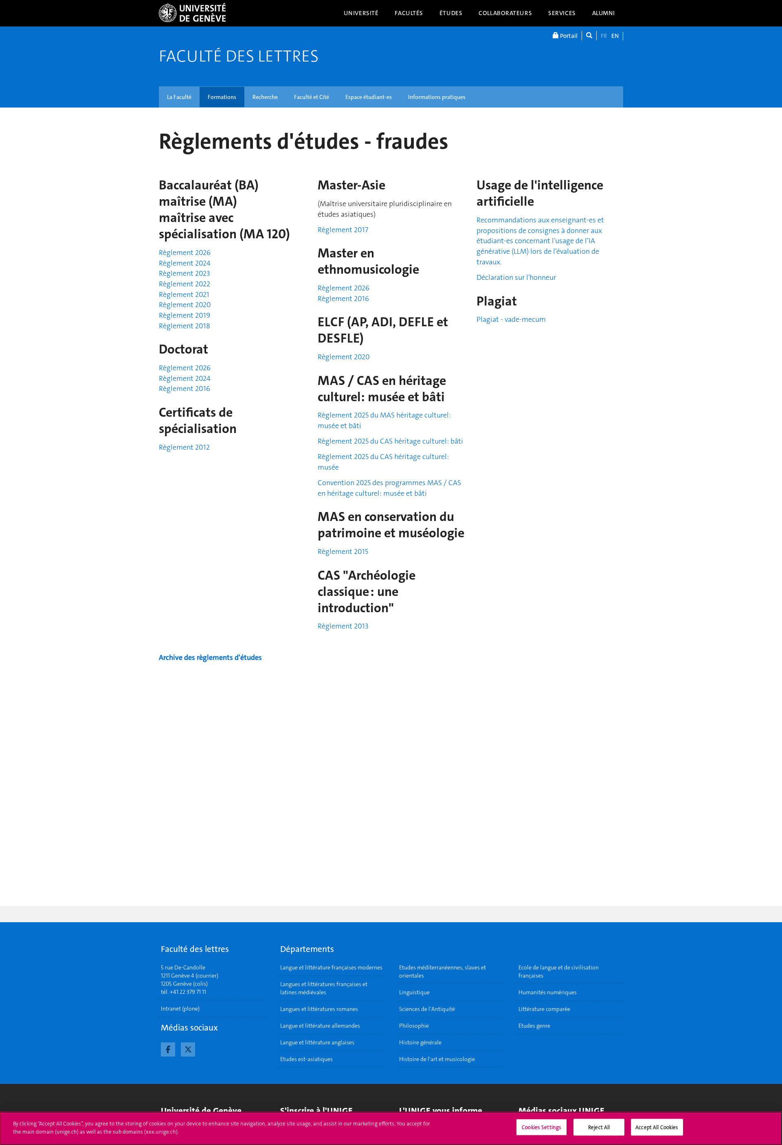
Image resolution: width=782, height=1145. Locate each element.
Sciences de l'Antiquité (427, 1009)
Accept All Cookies (656, 1127)
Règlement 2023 (184, 273)
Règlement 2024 (185, 263)
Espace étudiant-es (368, 97)
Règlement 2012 (184, 447)
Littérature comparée (544, 1009)
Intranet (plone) (180, 1008)
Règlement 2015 (343, 551)
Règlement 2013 (343, 626)
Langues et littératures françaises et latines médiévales (323, 988)
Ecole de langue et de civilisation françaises (558, 971)
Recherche (265, 97)
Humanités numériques (547, 992)
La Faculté (179, 97)
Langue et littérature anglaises (317, 1042)
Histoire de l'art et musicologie (437, 1059)
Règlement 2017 (343, 230)
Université (361, 13)
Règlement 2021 (184, 294)
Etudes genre (534, 1025)
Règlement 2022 (184, 284)
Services (562, 13)
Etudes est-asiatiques (306, 1059)
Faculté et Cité (311, 97)
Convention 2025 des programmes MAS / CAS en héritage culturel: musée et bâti (389, 488)
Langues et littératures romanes (319, 1009)
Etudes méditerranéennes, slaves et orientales (442, 971)
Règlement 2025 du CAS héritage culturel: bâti (390, 441)
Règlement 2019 (184, 315)
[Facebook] (168, 1048)
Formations (222, 97)
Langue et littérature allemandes (320, 1025)
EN (615, 36)
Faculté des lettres (239, 56)
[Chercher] (589, 35)
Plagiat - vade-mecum (511, 319)
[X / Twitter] (188, 1048)
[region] (391, 1128)
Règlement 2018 (184, 326)
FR (604, 36)
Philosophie (414, 1025)
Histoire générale (420, 1042)
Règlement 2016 (184, 388)
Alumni (603, 13)
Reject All (599, 1127)
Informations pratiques (437, 97)
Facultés (409, 13)
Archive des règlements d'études (210, 657)
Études (450, 13)
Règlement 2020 (185, 305)
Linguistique (414, 992)
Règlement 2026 (185, 252)
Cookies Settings (541, 1127)
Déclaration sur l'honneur (516, 277)
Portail (568, 36)
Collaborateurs (505, 13)
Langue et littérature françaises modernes (331, 967)
